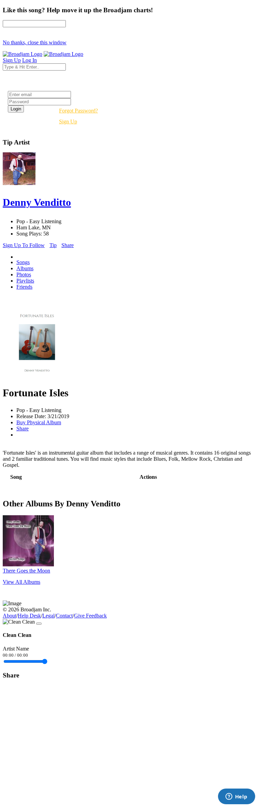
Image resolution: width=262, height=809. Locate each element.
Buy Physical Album (38, 422)
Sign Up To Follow (24, 245)
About (9, 616)
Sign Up (68, 121)
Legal (48, 616)
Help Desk (29, 616)
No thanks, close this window (35, 42)
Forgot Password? (78, 110)
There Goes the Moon (26, 571)
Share (67, 245)
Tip (53, 245)
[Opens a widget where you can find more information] (236, 797)
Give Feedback (90, 616)
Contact (64, 616)
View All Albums (21, 582)
